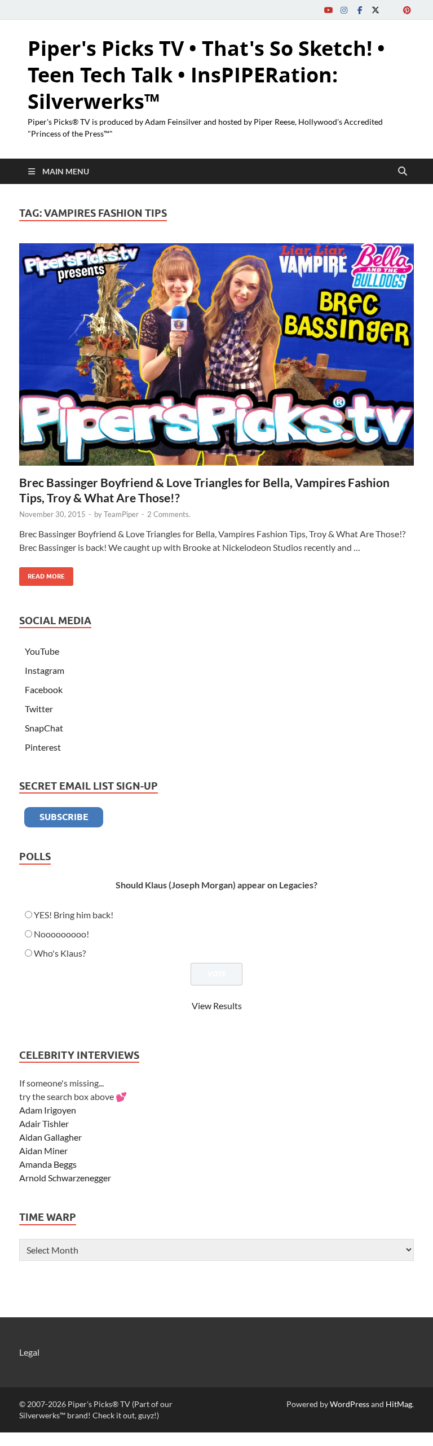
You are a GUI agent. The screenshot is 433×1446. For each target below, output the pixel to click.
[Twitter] (375, 10)
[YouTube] (328, 10)
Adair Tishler (44, 1123)
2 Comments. (169, 514)
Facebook (44, 689)
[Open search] (402, 172)
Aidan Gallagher (50, 1137)
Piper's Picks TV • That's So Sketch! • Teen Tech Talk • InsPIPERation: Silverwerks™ (206, 74)
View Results (217, 1005)
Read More (42, 573)
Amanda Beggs (48, 1164)
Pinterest (43, 747)
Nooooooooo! (61, 933)
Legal (29, 1352)
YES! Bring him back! (73, 914)
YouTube (42, 651)
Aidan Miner (43, 1150)
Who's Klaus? (60, 953)
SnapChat (44, 727)
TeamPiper (121, 514)
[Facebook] (359, 10)
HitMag (399, 1404)
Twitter (39, 708)
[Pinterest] (407, 10)
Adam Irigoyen (47, 1110)
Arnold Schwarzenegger (65, 1177)
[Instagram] (344, 10)
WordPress (349, 1404)
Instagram (44, 670)
